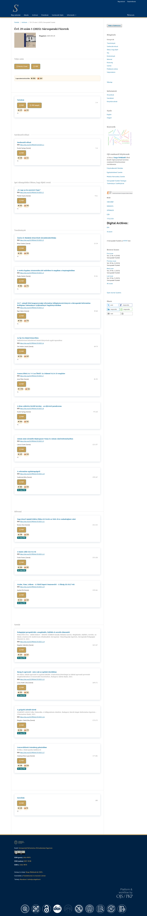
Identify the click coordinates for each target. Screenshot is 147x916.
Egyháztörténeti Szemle (114, 172)
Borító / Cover (22, 66)
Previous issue (111, 261)
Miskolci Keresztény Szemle (116, 177)
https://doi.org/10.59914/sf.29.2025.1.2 (32, 192)
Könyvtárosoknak (112, 101)
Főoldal (16, 22)
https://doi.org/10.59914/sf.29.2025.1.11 (32, 521)
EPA (108, 227)
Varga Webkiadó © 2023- (34, 872)
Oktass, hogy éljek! (112, 50)
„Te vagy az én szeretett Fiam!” (29, 190)
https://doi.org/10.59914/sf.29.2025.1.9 (32, 441)
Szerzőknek (110, 98)
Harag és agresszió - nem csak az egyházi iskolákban (53, 674)
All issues (110, 283)
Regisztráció (121, 1)
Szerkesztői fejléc (57, 15)
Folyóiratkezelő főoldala (115, 168)
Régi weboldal (15, 15)
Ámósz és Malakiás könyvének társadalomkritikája (36, 238)
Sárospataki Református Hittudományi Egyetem (35, 848)
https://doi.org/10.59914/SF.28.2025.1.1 (32, 145)
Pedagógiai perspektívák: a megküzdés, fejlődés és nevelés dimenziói (56, 635)
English (109, 114)
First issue (110, 253)
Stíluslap (109, 82)
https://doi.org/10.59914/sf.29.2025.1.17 (32, 753)
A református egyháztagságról (28, 471)
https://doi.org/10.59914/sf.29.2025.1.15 (32, 679)
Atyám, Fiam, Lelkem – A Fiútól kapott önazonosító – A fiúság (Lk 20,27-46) (46, 584)
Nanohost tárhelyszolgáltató (30, 879)
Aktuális (26, 15)
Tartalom (20, 100)
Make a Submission (114, 26)
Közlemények (111, 56)
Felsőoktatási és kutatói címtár (34, 876)
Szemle (109, 66)
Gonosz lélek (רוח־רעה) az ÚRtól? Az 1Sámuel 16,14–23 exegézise (41, 373)
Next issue (110, 268)
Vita (108, 53)
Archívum (35, 15)
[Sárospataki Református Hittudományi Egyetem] (19, 844)
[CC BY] (19, 854)
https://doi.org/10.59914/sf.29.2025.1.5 (32, 308)
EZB (108, 214)
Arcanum (109, 232)
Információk (71, 15)
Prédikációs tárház (112, 69)
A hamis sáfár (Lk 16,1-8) (26, 552)
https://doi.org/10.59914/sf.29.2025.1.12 (32, 554)
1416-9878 (26, 857)
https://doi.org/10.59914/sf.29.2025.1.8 (32, 409)
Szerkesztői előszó (24, 142)
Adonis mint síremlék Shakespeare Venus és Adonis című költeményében (45, 439)
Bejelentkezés (131, 1)
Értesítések (44, 15)
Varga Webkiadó (120, 157)
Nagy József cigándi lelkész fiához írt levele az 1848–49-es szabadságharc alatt (46, 519)
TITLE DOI (110, 219)
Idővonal (109, 59)
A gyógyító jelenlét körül (56, 712)
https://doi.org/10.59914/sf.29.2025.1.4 (32, 273)
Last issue (110, 276)
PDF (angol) (35, 105)
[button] (113, 305)
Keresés (131, 15)
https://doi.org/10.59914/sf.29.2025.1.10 (32, 474)
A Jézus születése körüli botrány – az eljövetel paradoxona (39, 406)
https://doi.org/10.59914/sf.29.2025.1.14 (32, 642)
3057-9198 (27, 861)
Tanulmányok (111, 43)
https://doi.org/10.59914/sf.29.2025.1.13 (32, 587)
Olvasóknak (110, 95)
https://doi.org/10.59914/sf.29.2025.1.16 (32, 717)
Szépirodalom (111, 72)
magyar (109, 118)
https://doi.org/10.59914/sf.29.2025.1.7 (32, 376)
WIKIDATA (110, 206)
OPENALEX (110, 210)
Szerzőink (21, 798)
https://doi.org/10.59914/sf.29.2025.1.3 (32, 240)
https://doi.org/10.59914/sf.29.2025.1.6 (32, 343)
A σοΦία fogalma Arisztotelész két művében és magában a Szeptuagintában (46, 270)
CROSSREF (110, 202)
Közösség (110, 62)
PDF (36, 66)
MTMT (125, 241)
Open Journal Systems (114, 293)
